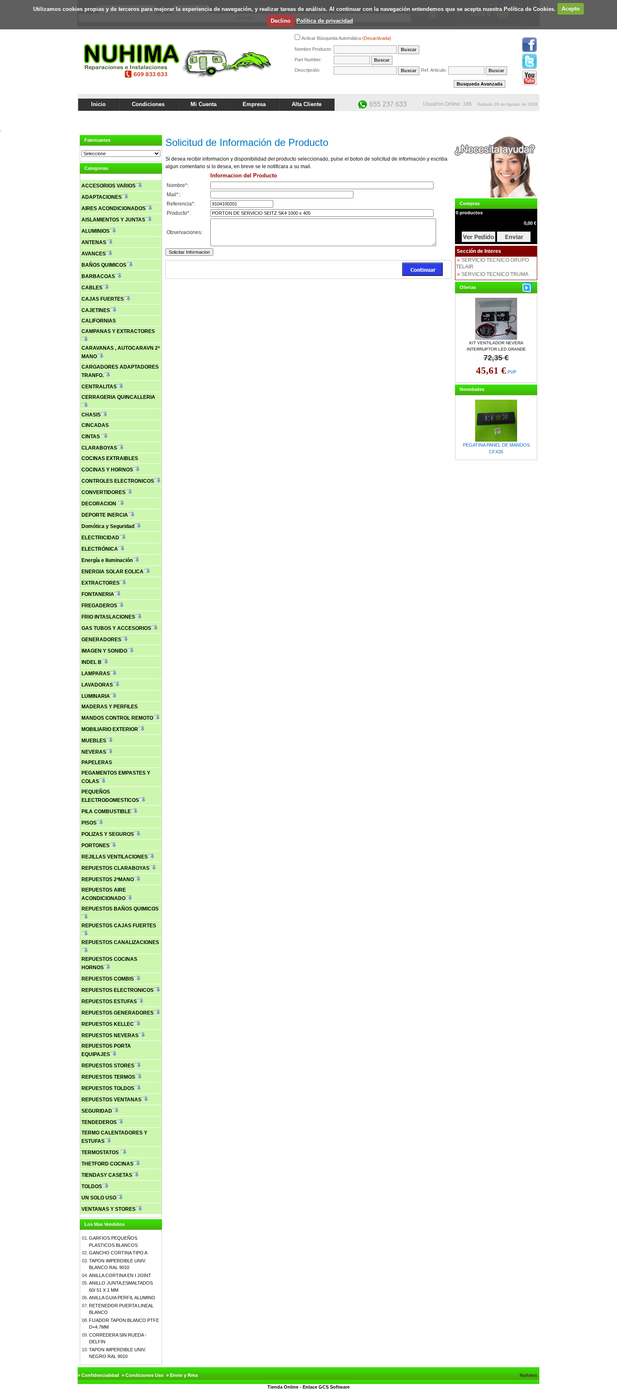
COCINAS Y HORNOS (107, 470)
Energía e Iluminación (107, 560)
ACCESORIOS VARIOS (108, 186)
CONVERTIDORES (103, 492)
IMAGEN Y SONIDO (104, 651)
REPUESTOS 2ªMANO (107, 879)
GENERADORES (101, 640)
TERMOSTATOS (100, 1152)
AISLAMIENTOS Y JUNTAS (113, 220)
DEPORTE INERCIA (104, 515)
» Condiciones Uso (143, 1375)
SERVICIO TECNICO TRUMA (494, 274)
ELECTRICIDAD (100, 538)
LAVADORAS (97, 685)
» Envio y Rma (182, 1375)
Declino (280, 21)
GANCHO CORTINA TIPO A (118, 1252)
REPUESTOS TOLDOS (107, 1088)
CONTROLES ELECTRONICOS (117, 481)
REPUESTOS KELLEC (107, 1024)
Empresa (254, 104)
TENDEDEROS (99, 1122)
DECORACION (99, 504)
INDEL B (91, 662)
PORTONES (95, 845)
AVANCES (93, 254)
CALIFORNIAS (98, 321)
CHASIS (91, 415)
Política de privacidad (324, 21)
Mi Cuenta (204, 104)
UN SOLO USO (98, 1198)
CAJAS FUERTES (102, 299)
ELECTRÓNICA (99, 549)
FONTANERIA (97, 594)
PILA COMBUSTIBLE (106, 811)
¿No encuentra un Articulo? (508, 118)
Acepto (571, 8)
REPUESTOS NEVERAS (110, 1035)
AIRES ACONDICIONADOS (113, 208)
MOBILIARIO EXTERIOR (109, 729)
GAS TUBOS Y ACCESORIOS (116, 628)
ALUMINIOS (95, 231)
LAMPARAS (95, 673)
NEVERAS (93, 752)
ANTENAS (93, 242)
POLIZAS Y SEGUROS (107, 834)
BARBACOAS (98, 276)
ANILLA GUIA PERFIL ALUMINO (122, 1297)
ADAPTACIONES (101, 197)
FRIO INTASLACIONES (108, 617)
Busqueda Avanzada (479, 83)
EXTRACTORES (100, 583)
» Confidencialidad (98, 1375)
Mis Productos (456, 118)
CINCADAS (95, 425)
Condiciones (148, 104)
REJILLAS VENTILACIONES (114, 857)
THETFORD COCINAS (107, 1164)
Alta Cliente (307, 104)
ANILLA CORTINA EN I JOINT (120, 1275)
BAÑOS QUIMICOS (103, 265)
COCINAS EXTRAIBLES (109, 458)
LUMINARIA (95, 696)
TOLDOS (91, 1186)
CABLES (91, 288)
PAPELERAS (96, 762)
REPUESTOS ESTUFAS (109, 1001)
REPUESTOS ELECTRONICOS (117, 990)
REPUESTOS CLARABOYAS (115, 868)
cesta (478, 237)
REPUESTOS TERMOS (108, 1077)
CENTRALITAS (99, 387)
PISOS (89, 823)
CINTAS (91, 437)
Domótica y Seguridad (107, 526)
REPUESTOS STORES (107, 1066)
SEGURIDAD (96, 1111)
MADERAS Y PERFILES (109, 707)
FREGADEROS (99, 606)
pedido (514, 237)
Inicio (98, 104)
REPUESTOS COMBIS (107, 979)
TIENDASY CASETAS (106, 1175)
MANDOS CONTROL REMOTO (117, 718)
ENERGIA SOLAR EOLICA (112, 572)
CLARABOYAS (99, 448)
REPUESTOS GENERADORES (117, 1013)
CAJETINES (95, 310)
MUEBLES (93, 741)
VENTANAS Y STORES (108, 1209)
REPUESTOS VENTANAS (111, 1100)
